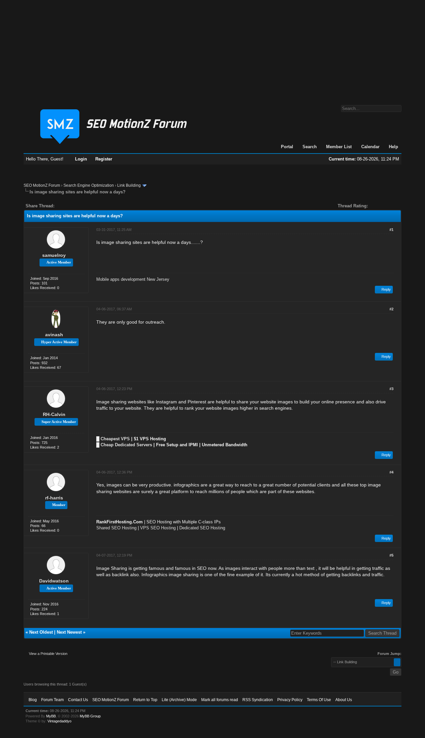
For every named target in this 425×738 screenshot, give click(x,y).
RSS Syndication (257, 699)
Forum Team (52, 699)
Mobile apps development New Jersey (132, 279)
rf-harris (54, 497)
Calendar (370, 146)
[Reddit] (79, 205)
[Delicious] (74, 205)
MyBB (51, 716)
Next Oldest (41, 632)
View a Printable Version (48, 654)
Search (309, 146)
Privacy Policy (289, 699)
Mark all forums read (219, 699)
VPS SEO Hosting (158, 527)
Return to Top (145, 699)
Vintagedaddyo (59, 721)
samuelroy (54, 255)
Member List (339, 146)
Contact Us (78, 699)
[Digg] (70, 205)
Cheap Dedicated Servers (126, 444)
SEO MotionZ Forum (42, 185)
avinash (54, 334)
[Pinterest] (86, 205)
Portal (287, 146)
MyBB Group (90, 716)
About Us (343, 699)
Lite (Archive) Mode (179, 699)
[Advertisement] (212, 49)
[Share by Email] (90, 205)
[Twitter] (65, 205)
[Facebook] (60, 205)
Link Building (129, 185)
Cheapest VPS (115, 438)
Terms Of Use (319, 699)
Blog (33, 699)
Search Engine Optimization (88, 185)
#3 (391, 389)
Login (81, 159)
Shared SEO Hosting (116, 527)
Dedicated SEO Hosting (202, 527)
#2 (391, 309)
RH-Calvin (54, 414)
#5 (391, 555)
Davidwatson (54, 580)
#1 (391, 230)
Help (393, 146)
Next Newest (69, 632)
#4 (391, 472)
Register (103, 159)
